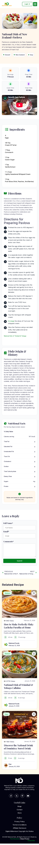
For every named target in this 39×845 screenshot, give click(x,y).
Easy (31, 55)
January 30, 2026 (14, 766)
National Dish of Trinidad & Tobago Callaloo (18, 686)
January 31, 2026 (14, 706)
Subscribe (31, 840)
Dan (10, 764)
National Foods (14, 643)
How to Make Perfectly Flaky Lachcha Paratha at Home (18, 626)
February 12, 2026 (14, 645)
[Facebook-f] (11, 796)
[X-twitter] (17, 796)
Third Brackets (14, 839)
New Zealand (20, 55)
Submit (19, 561)
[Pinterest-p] (22, 796)
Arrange (11, 321)
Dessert (7, 55)
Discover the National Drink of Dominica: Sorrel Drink (18, 747)
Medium (7, 593)
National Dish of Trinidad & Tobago (15, 336)
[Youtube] (28, 796)
